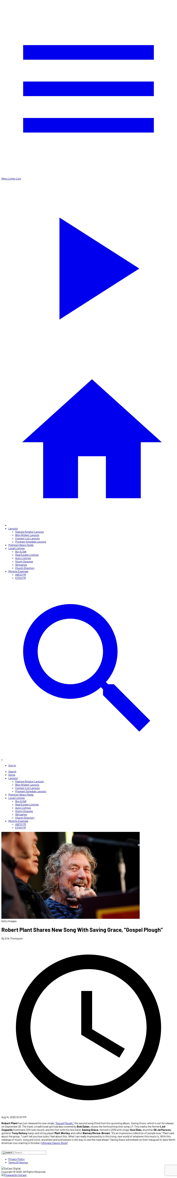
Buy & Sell (20, 551)
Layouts (13, 528)
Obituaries (21, 564)
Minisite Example (18, 571)
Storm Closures (24, 561)
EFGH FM (20, 577)
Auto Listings (23, 558)
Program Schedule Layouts (30, 541)
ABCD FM (20, 574)
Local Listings (16, 548)
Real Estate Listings (27, 554)
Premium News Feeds (21, 544)
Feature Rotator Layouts (29, 531)
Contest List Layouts (27, 538)
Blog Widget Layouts (27, 535)
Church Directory (24, 568)
